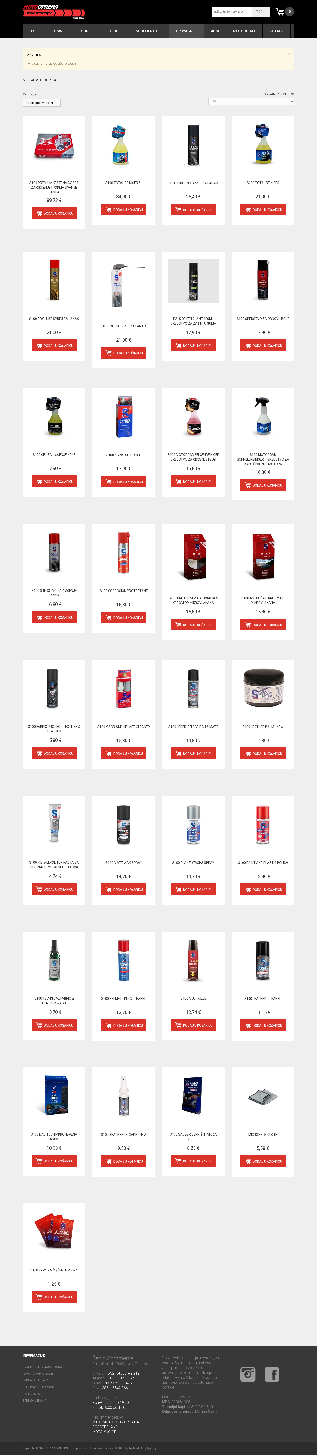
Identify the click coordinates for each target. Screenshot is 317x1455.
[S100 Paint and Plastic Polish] (263, 824)
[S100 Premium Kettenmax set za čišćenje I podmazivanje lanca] (54, 145)
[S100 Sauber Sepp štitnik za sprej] (193, 1096)
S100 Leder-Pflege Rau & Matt (193, 727)
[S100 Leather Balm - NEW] (263, 689)
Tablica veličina (34, 1400)
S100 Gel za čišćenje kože (54, 455)
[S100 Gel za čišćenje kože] (54, 416)
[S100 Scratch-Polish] (123, 417)
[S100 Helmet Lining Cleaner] (123, 960)
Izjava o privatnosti (38, 1373)
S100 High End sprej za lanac (193, 183)
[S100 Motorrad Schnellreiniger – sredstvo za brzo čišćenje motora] (263, 416)
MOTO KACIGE (104, 1432)
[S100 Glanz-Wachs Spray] (193, 824)
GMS (58, 31)
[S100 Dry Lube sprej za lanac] (54, 281)
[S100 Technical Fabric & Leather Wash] (54, 960)
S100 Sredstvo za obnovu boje (263, 319)
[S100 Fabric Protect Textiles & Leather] (54, 688)
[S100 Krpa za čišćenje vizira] (54, 1232)
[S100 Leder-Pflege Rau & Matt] (193, 689)
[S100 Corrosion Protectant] (123, 553)
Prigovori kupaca (36, 1380)
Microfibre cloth (263, 1134)
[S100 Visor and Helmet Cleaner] (123, 689)
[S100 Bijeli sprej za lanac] (123, 284)
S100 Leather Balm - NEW (263, 727)
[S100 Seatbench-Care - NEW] (123, 1096)
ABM (215, 31)
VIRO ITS (117, 1448)
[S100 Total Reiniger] (263, 145)
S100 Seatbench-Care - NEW (123, 1134)
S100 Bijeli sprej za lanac (124, 326)
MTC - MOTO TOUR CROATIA (115, 1422)
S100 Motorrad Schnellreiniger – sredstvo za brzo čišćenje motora (263, 459)
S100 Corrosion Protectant (124, 591)
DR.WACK (184, 31)
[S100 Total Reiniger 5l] (123, 145)
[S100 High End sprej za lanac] (193, 145)
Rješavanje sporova (38, 1387)
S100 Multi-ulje (193, 998)
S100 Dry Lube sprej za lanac (54, 319)
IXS (32, 31)
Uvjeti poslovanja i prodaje (44, 1367)
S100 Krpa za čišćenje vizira (54, 1270)
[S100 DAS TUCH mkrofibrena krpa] (54, 1096)
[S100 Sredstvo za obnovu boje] (263, 281)
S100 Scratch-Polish (123, 455)
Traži (260, 12)
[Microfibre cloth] (263, 1096)
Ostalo (276, 31)
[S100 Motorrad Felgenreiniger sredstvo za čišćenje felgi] (193, 416)
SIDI (113, 31)
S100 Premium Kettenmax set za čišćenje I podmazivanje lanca (54, 187)
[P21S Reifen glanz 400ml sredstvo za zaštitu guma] (193, 281)
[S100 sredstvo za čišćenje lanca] (54, 552)
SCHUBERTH (146, 31)
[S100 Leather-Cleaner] (263, 960)
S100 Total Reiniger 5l (123, 183)
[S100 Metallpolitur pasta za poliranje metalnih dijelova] (54, 824)
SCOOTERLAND (105, 1427)
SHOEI (86, 31)
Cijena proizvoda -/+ (39, 103)
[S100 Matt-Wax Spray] (123, 824)
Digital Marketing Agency (140, 1448)
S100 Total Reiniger (263, 183)
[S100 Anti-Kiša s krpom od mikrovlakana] (263, 556)
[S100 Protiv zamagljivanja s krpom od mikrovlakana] (193, 556)
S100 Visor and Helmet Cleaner (123, 727)
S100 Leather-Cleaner (262, 999)
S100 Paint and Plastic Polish (263, 863)
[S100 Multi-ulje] (193, 960)
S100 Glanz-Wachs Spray (193, 863)
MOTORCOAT (244, 31)
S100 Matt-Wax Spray (124, 863)
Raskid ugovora (34, 1394)
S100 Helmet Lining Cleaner (123, 999)
